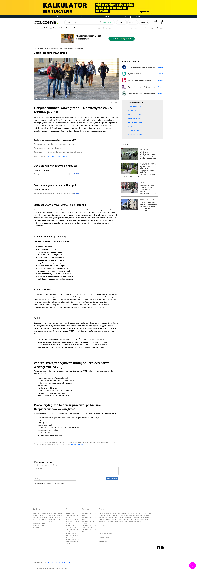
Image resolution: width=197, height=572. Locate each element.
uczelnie (53, 28)
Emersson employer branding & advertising (54, 568)
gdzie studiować (146, 187)
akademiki (83, 28)
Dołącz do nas (62, 17)
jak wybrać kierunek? (148, 174)
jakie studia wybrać (147, 185)
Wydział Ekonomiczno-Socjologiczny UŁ (142, 87)
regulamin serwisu (59, 483)
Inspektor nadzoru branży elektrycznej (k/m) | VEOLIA (72, 535)
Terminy (120, 22)
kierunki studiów (71, 28)
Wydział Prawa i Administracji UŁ (139, 80)
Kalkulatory (132, 22)
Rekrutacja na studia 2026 (132, 17)
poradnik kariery (146, 156)
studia (61, 28)
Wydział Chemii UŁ (134, 74)
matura (145, 28)
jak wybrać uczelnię (147, 206)
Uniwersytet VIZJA (77, 444)
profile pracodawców (148, 158)
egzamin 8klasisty (157, 28)
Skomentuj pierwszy (193, 565)
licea (130, 28)
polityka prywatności (65, 562)
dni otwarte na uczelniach (145, 209)
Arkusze (143, 22)
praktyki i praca (95, 28)
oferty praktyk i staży (148, 154)
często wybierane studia (146, 190)
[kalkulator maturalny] (98, 7)
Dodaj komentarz (112, 478)
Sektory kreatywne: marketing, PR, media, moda (55, 519)
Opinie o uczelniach (86, 17)
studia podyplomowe (148, 193)
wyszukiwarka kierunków (145, 167)
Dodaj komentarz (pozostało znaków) (47, 465)
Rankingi (108, 17)
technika (138, 28)
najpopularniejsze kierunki (147, 171)
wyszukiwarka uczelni (148, 204)
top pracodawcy (108, 28)
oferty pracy (144, 152)
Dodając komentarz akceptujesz (49, 483)
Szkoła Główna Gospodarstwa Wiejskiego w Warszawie (145, 93)
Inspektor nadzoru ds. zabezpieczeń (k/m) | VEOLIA (72, 515)
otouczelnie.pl (37, 562)
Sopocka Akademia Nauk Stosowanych (141, 67)
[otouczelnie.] (46, 22)
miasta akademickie (41, 28)
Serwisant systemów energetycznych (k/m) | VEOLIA (73, 521)
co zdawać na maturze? (130, 176)
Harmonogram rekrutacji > (57, 156)
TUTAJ (76, 174)
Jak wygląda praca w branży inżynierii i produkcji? (39, 525)
